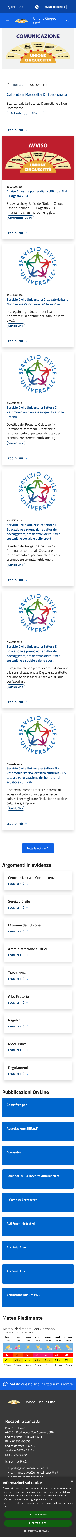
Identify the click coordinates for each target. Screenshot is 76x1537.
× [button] (71, 1480)
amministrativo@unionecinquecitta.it (34, 1472)
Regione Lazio (14, 6)
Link (5, 1506)
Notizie (18, 85)
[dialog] (38, 1507)
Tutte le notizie (36, 848)
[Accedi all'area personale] (36, 7)
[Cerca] (68, 21)
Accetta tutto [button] (38, 1514)
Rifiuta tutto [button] (38, 1523)
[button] (37, 1531)
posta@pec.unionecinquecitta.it (31, 1468)
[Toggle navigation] (7, 20)
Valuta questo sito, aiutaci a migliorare (41, 1384)
